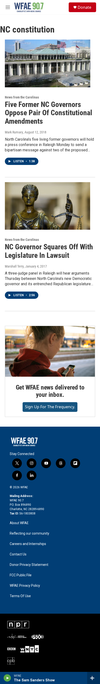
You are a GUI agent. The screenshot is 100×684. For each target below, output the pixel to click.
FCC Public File (21, 575)
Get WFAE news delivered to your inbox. (50, 391)
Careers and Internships (28, 544)
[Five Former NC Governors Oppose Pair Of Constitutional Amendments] (47, 63)
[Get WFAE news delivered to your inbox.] (50, 351)
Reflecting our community (29, 533)
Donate (84, 7)
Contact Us (18, 554)
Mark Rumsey (14, 132)
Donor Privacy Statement (29, 565)
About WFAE (19, 523)
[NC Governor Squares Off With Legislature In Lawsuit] (47, 206)
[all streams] (93, 678)
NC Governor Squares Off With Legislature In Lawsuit (49, 251)
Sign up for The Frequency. (50, 406)
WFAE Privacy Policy (25, 585)
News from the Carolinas (22, 97)
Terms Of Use (20, 596)
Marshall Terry (14, 266)
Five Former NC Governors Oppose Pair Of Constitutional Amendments (48, 113)
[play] (7, 678)
